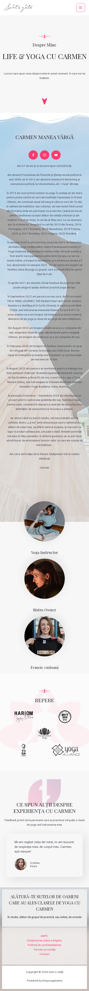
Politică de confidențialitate (44, 945)
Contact (44, 954)
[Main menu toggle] (80, 7)
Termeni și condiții (44, 949)
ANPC (44, 936)
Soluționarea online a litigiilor (44, 940)
